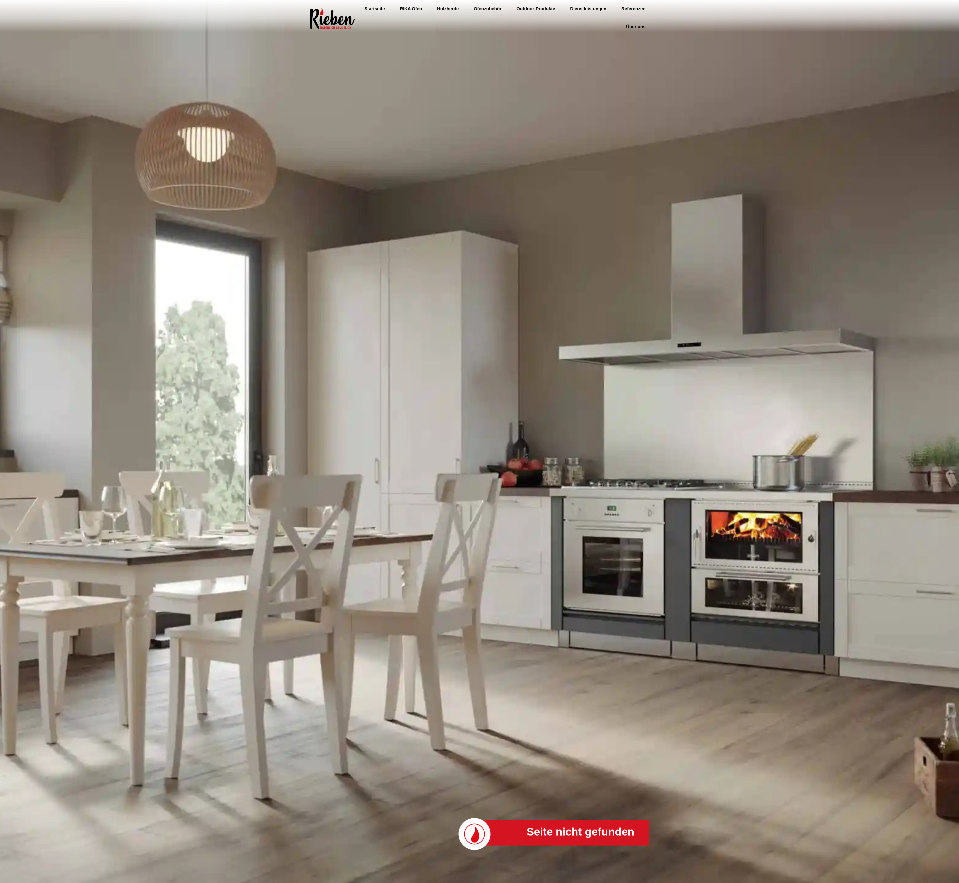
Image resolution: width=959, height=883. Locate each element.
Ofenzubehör (487, 8)
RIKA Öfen (411, 8)
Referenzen (633, 8)
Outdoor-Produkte (535, 8)
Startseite (374, 8)
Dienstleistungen (588, 8)
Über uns (636, 26)
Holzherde (448, 8)
